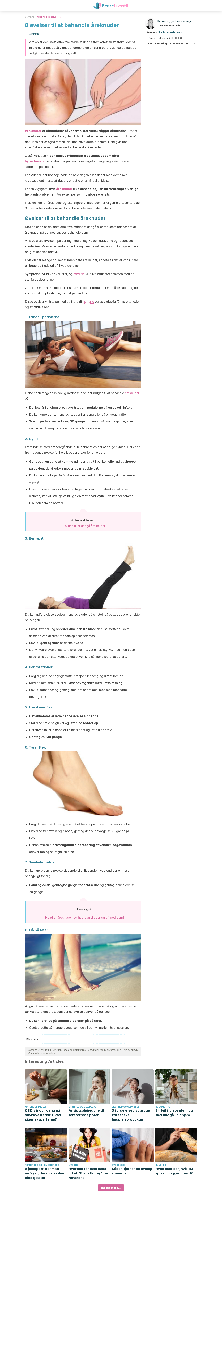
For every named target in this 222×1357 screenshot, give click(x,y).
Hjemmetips (162, 1106)
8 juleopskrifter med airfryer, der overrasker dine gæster (45, 1173)
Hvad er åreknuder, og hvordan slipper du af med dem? (84, 917)
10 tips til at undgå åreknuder (84, 526)
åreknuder (64, 189)
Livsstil (73, 1165)
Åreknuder (33, 131)
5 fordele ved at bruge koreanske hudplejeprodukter (131, 1115)
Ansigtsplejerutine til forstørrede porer (86, 1112)
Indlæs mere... (111, 1187)
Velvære (29, 17)
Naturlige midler (35, 1106)
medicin (79, 274)
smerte (89, 301)
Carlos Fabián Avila (169, 25)
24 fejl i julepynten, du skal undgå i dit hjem (174, 1112)
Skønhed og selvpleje (49, 17)
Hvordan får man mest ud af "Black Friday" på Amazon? (88, 1173)
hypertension (35, 161)
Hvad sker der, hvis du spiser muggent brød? (174, 1171)
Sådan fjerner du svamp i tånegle (132, 1171)
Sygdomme (118, 1165)
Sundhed (160, 1165)
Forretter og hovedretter (42, 1165)
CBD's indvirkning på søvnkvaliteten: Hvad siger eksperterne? (43, 1115)
